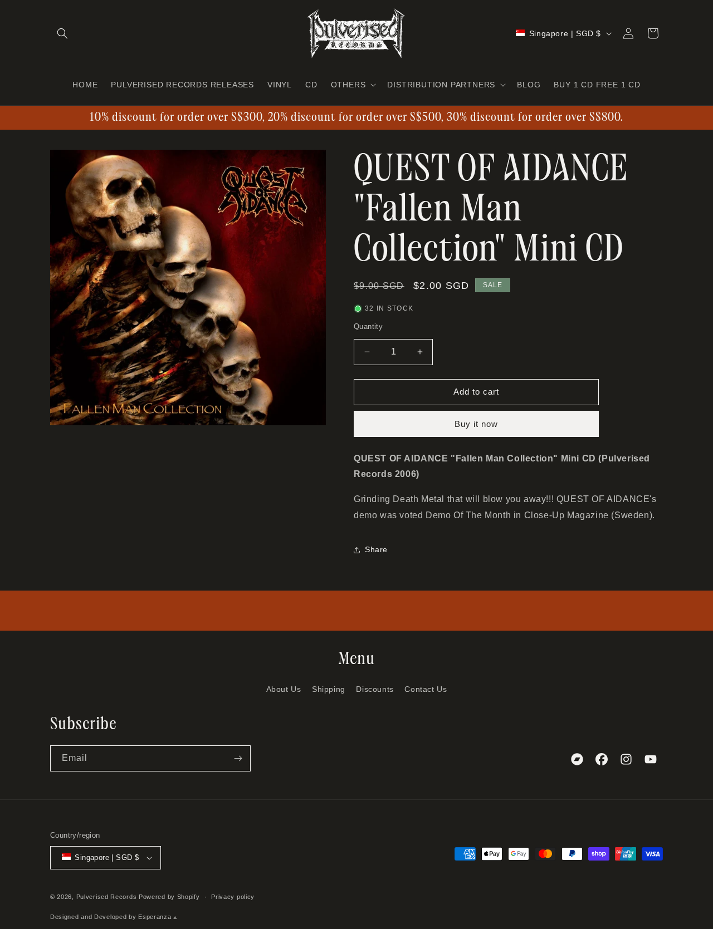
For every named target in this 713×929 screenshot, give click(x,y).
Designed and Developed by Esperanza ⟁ (114, 916)
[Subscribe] (238, 758)
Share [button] (376, 549)
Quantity (368, 326)
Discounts (374, 689)
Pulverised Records (106, 896)
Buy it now (476, 424)
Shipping (328, 689)
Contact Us (425, 689)
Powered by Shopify (169, 896)
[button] (62, 33)
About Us (283, 689)
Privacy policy (233, 896)
